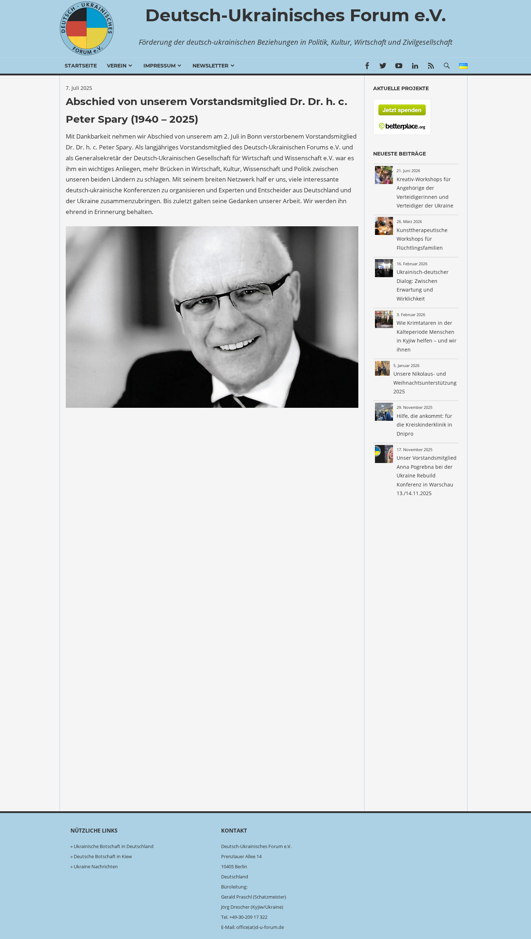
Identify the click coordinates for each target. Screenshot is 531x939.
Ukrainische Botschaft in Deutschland (114, 846)
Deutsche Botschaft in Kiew (103, 856)
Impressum (159, 65)
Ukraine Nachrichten (96, 866)
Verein (116, 65)
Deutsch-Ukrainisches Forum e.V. (295, 15)
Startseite (81, 65)
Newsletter (210, 65)
